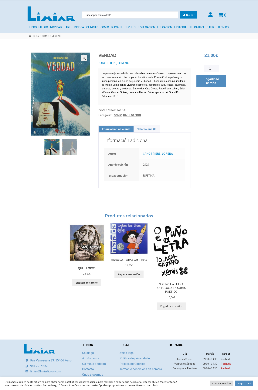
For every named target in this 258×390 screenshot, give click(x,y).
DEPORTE (117, 27)
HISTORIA (180, 27)
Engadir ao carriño (211, 81)
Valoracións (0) (147, 128)
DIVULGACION (146, 27)
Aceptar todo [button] (244, 383)
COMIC (104, 27)
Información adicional (116, 128)
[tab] (116, 129)
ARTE (69, 27)
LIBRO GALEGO (38, 27)
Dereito (130, 27)
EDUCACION (164, 27)
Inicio (36, 36)
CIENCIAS (92, 27)
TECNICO (223, 27)
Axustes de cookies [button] (221, 383)
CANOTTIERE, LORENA (114, 63)
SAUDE (211, 27)
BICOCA (79, 27)
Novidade (56, 27)
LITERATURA (197, 27)
